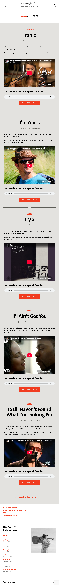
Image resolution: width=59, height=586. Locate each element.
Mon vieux (6, 565)
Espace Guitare (11, 582)
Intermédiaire (29, 29)
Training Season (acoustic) (11, 550)
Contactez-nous (10, 516)
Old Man (5, 535)
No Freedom (6, 545)
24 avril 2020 (23, 40)
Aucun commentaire (36, 40)
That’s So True (7, 560)
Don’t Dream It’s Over (9, 570)
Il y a (29, 219)
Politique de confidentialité (14, 510)
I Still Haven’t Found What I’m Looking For (29, 412)
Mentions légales (10, 508)
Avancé (29, 213)
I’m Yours (29, 122)
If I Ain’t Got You (29, 316)
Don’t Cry (6, 540)
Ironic (29, 35)
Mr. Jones (6, 555)
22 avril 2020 (23, 322)
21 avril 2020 (23, 420)
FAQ (4, 513)
